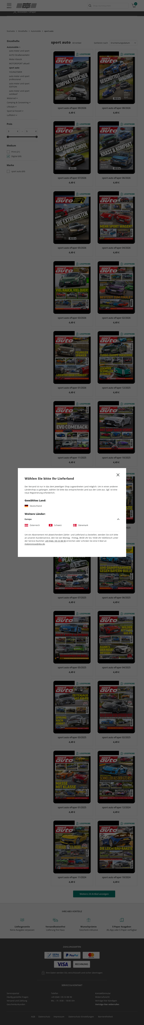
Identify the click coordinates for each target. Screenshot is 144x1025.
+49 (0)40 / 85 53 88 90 (55, 541)
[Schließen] (118, 474)
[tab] (72, 519)
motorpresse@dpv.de (35, 544)
